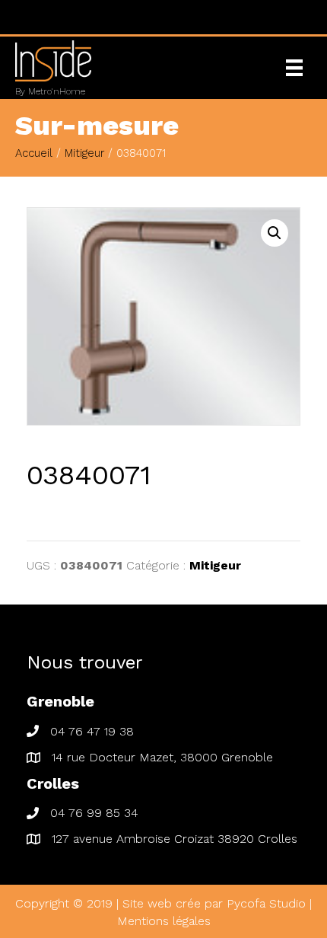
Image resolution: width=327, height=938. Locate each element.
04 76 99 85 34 (94, 813)
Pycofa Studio (266, 903)
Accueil (33, 153)
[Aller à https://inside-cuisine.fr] (130, 68)
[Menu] (294, 68)
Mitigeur (84, 153)
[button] (274, 233)
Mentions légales (164, 921)
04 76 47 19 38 (92, 731)
